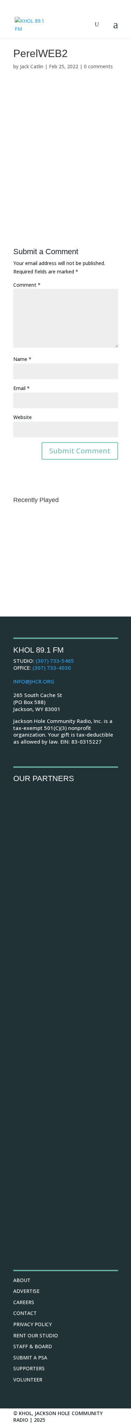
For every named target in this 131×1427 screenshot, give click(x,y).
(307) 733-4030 (51, 667)
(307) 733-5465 (55, 660)
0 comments (98, 66)
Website (22, 417)
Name (22, 359)
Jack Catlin (31, 66)
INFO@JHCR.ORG (33, 681)
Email (21, 388)
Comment (27, 284)
